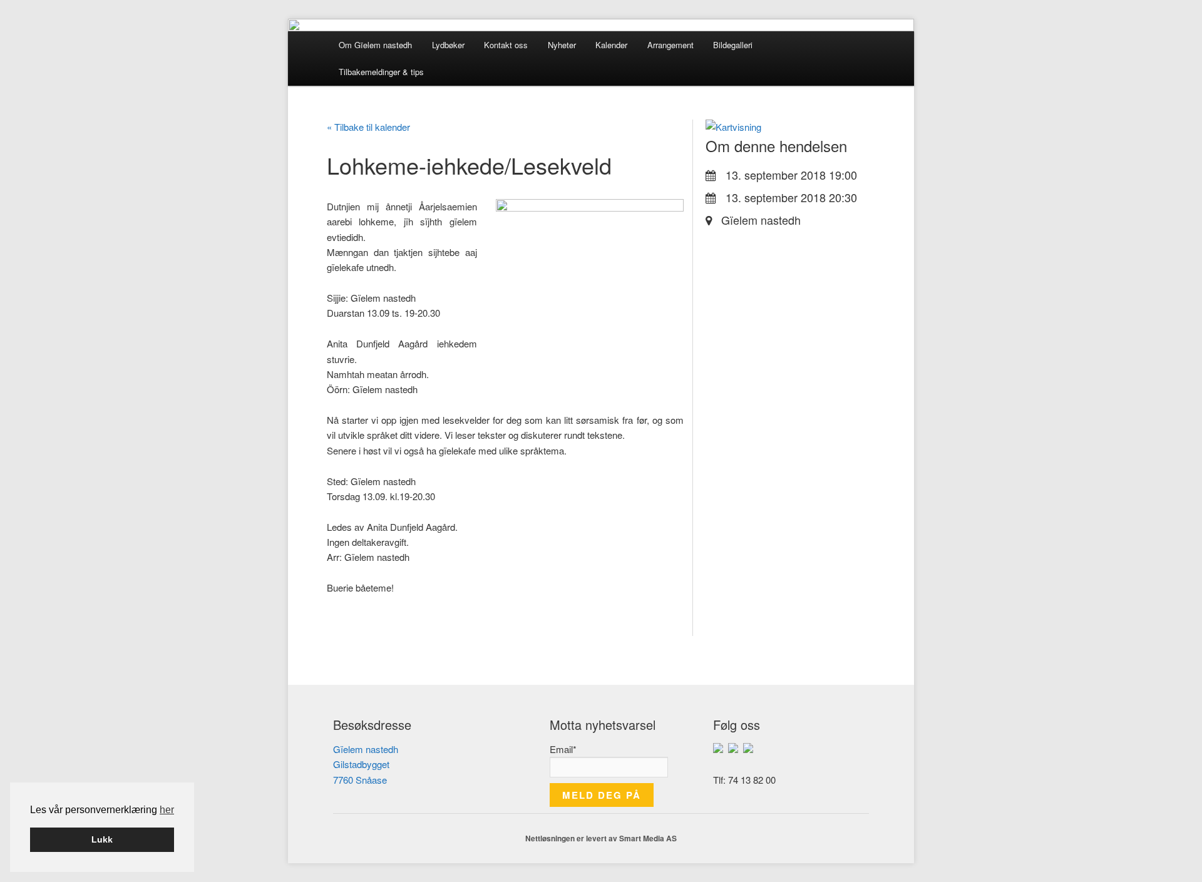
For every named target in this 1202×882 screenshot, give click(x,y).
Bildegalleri (733, 45)
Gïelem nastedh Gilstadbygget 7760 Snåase (365, 764)
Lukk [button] (102, 839)
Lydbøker (448, 45)
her (167, 809)
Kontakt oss (506, 45)
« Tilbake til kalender (368, 126)
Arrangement (670, 45)
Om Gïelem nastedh (375, 45)
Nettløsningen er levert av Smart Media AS (601, 838)
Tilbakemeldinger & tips (381, 72)
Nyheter (562, 45)
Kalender (611, 45)
